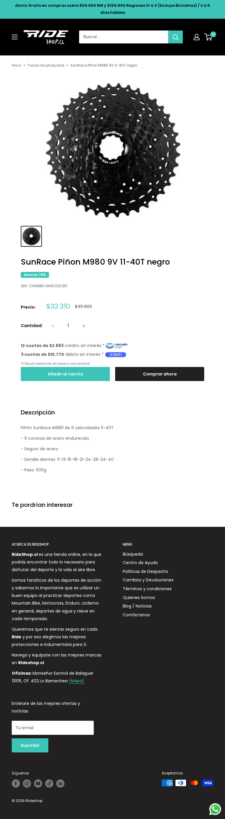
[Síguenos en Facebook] (16, 783)
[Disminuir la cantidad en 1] (53, 326)
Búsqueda (133, 554)
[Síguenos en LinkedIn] (60, 783)
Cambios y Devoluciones (148, 580)
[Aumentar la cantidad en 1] (84, 326)
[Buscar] (175, 37)
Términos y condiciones (147, 589)
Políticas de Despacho (145, 571)
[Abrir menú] (15, 37)
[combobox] (123, 37)
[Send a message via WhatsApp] (215, 809)
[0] (208, 36)
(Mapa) (76, 681)
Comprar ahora (160, 374)
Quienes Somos (139, 597)
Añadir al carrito (65, 374)
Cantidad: (32, 326)
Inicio (16, 65)
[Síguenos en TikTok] (49, 783)
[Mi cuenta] (197, 37)
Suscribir (30, 745)
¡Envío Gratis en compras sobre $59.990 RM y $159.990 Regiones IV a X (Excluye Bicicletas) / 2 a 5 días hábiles (112, 9)
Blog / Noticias (137, 606)
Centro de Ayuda (140, 563)
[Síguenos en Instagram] (27, 783)
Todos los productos (45, 65)
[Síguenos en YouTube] (38, 783)
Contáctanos (136, 615)
